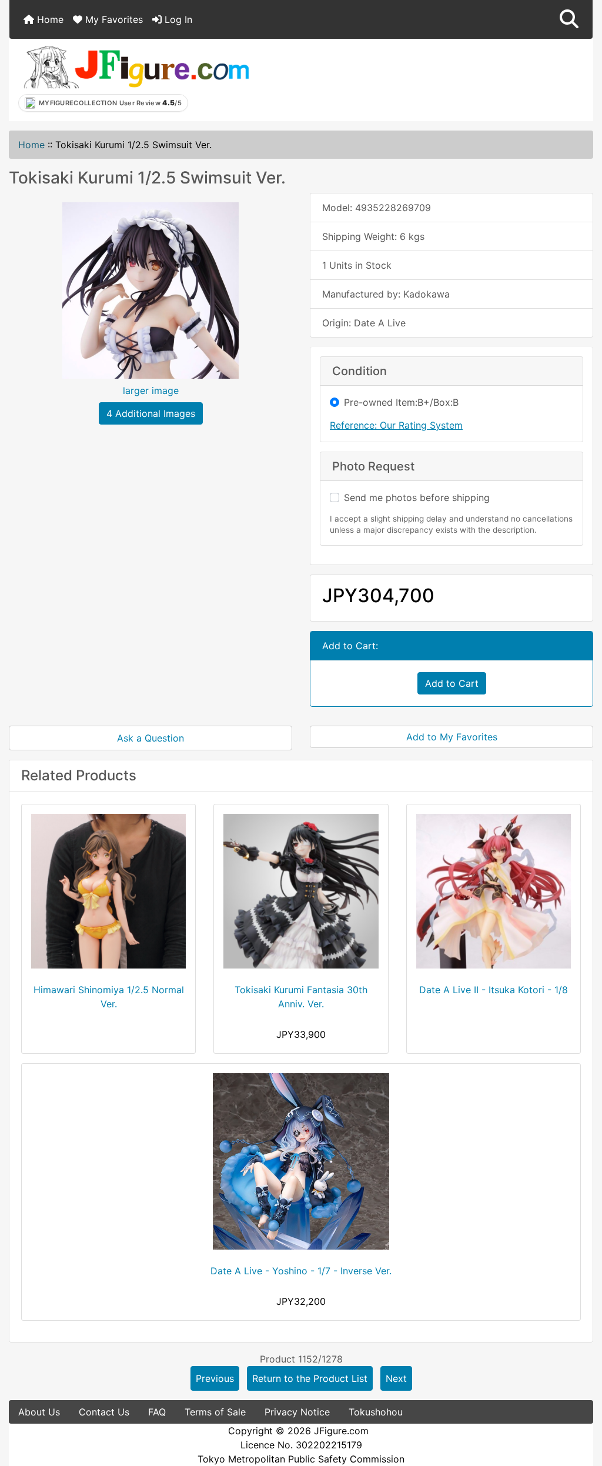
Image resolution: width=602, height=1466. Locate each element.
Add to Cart (452, 683)
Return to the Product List (309, 1378)
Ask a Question (150, 738)
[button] (569, 19)
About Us (39, 1412)
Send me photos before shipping (417, 497)
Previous (215, 1378)
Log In (177, 19)
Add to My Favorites (451, 737)
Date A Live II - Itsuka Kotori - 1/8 (493, 990)
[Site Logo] (135, 66)
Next (396, 1378)
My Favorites (112, 19)
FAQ (157, 1412)
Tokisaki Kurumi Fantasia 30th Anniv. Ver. (301, 997)
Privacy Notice (297, 1412)
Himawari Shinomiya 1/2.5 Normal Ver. (109, 997)
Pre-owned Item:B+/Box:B (401, 402)
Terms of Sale (215, 1412)
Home (48, 19)
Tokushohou (376, 1412)
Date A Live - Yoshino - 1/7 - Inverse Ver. (301, 1271)
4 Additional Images (150, 413)
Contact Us (104, 1412)
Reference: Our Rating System (396, 425)
